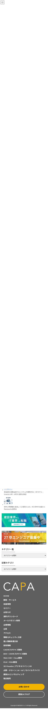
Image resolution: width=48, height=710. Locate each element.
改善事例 (7, 604)
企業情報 (7, 625)
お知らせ (7, 612)
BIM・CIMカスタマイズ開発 (15, 654)
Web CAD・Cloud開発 (12, 658)
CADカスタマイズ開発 (12, 650)
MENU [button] (2, 2)
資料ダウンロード (10, 616)
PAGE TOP (44, 686)
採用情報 (7, 645)
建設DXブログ (24, 694)
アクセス (7, 633)
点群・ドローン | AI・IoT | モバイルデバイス (21, 670)
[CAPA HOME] (24, 587)
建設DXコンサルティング (13, 674)
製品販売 (7, 678)
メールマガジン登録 (11, 621)
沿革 (5, 629)
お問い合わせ (24, 687)
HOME (6, 596)
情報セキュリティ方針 (12, 637)
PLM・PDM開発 (10, 662)
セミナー (7, 608)
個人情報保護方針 (10, 641)
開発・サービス (9, 600)
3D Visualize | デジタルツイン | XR (17, 666)
